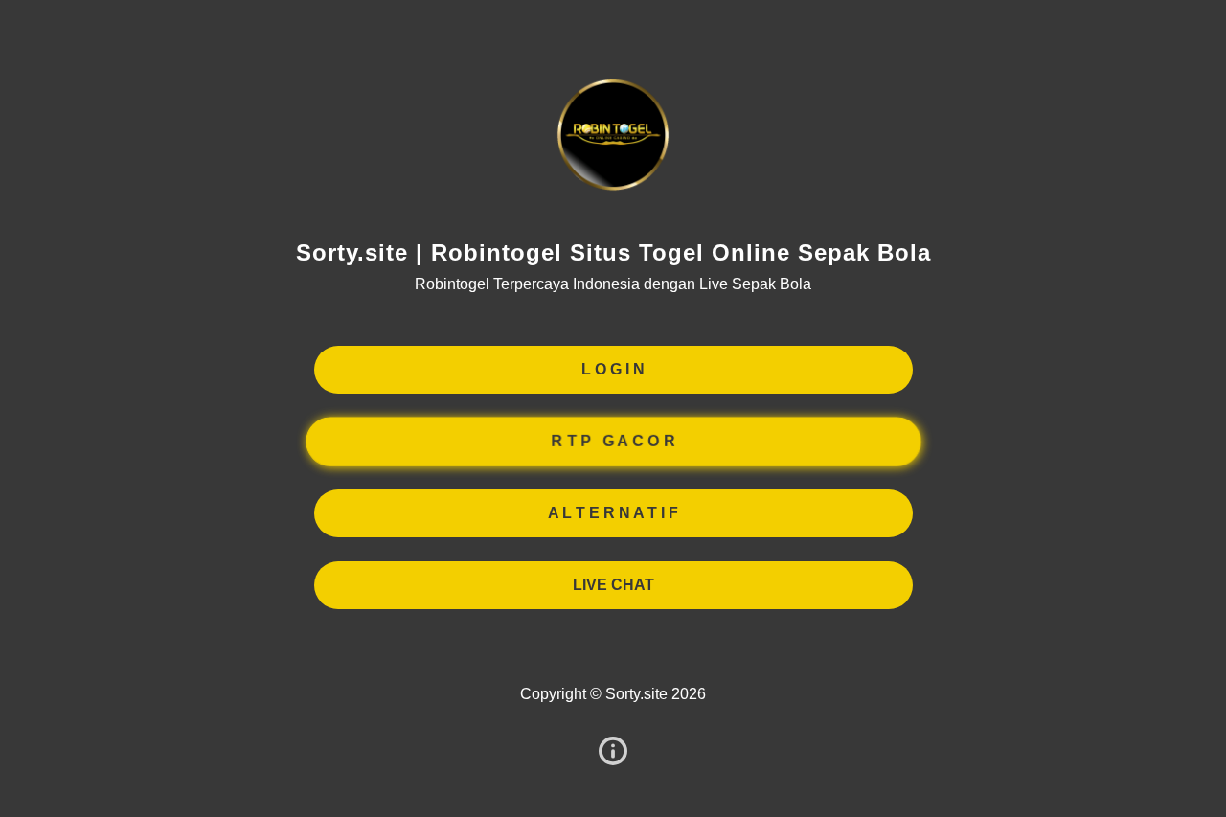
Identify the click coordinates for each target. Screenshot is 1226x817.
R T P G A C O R (613, 441)
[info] (613, 752)
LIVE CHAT (613, 585)
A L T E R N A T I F (613, 513)
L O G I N (613, 369)
